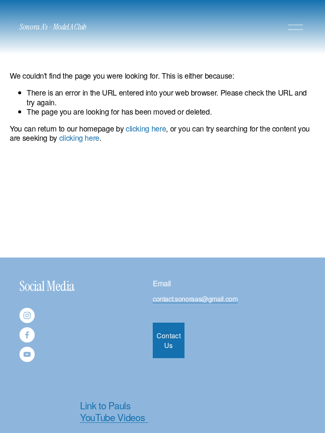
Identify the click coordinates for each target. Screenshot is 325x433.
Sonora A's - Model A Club (52, 27)
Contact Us (169, 340)
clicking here (146, 128)
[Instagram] (27, 315)
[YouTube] (27, 354)
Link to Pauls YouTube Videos (112, 411)
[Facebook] (27, 335)
